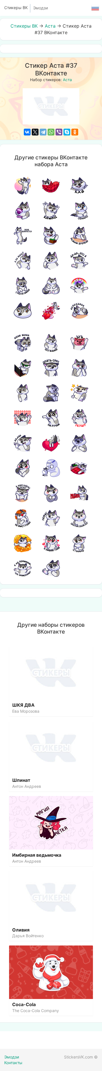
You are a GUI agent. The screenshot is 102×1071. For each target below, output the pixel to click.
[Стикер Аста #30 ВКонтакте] (79, 418)
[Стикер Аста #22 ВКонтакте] (23, 368)
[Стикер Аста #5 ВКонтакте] (51, 211)
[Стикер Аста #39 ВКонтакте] (51, 493)
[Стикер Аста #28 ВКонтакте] (23, 418)
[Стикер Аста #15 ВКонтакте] (79, 286)
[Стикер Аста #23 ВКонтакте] (51, 368)
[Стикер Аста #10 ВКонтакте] (23, 261)
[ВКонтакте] (27, 132)
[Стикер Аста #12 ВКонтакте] (79, 261)
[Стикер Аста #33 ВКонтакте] (79, 443)
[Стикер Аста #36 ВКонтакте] (79, 468)
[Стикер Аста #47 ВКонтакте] (23, 568)
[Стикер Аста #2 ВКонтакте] (51, 185)
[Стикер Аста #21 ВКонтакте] (79, 343)
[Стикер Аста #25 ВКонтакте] (23, 393)
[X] (35, 132)
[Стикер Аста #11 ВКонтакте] (51, 261)
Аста (50, 26)
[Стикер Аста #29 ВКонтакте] (51, 418)
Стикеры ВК (24, 26)
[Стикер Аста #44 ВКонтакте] (23, 543)
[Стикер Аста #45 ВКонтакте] (51, 543)
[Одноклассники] (74, 132)
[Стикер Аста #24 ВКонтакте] (79, 368)
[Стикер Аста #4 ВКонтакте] (23, 211)
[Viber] (59, 132)
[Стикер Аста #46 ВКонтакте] (79, 543)
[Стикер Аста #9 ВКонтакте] (79, 236)
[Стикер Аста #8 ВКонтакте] (51, 236)
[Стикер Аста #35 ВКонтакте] (51, 468)
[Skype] (66, 132)
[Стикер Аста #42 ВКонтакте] (51, 518)
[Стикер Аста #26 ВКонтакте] (51, 393)
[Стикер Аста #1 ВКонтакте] (23, 185)
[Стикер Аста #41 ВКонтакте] (23, 518)
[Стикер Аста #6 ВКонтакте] (79, 211)
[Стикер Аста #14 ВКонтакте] (51, 286)
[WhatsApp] (51, 132)
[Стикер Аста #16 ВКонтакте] (23, 311)
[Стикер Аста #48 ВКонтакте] (51, 568)
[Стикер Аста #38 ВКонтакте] (23, 493)
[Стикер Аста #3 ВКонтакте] (79, 185)
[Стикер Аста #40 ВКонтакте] (79, 493)
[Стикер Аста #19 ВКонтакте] (23, 343)
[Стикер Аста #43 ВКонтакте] (79, 518)
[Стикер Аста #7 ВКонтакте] (23, 236)
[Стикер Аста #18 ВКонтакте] (79, 311)
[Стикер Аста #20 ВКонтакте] (51, 343)
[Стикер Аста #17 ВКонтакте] (51, 311)
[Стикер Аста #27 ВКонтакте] (79, 393)
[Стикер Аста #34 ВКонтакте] (23, 468)
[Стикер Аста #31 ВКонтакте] (23, 443)
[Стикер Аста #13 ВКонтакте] (23, 286)
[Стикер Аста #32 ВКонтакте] (51, 443)
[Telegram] (43, 132)
